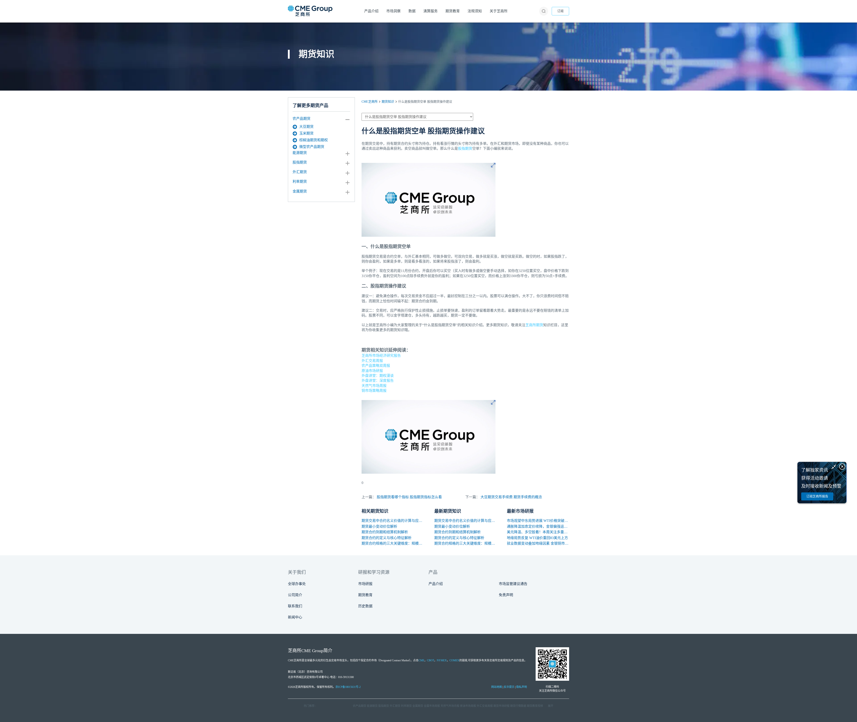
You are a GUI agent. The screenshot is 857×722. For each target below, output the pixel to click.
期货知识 (388, 101)
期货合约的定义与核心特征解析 (387, 538)
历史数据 (365, 606)
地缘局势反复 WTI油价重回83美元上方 (537, 538)
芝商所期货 (534, 325)
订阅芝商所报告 (817, 496)
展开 (550, 705)
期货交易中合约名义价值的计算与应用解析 (393, 521)
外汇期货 (300, 172)
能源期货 (300, 153)
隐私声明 (521, 687)
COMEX (454, 660)
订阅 (560, 11)
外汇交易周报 (372, 361)
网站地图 (496, 687)
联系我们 (295, 606)
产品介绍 (435, 584)
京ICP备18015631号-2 (348, 687)
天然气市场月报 (450, 705)
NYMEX (442, 660)
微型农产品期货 (311, 147)
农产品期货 (301, 118)
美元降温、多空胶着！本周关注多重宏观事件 (538, 532)
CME (421, 660)
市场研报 (365, 584)
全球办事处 (297, 584)
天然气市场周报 (374, 386)
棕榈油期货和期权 (313, 140)
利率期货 (300, 181)
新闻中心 (295, 617)
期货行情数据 (518, 705)
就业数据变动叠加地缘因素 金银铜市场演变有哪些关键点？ (538, 543)
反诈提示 (509, 687)
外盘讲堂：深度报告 (378, 380)
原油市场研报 (372, 371)
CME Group (312, 650)
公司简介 (295, 595)
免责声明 (506, 595)
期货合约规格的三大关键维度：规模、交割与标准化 (393, 543)
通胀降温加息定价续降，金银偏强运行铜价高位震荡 (538, 526)
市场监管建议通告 (513, 584)
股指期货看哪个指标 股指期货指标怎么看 (409, 497)
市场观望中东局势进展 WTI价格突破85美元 (538, 521)
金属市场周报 (432, 705)
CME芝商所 (370, 101)
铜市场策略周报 (374, 390)
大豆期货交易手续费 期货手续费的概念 (511, 497)
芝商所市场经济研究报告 (381, 355)
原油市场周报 (468, 705)
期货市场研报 (501, 705)
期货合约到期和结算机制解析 (385, 532)
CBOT (430, 660)
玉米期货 (306, 133)
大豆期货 (306, 127)
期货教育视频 (535, 705)
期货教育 (365, 595)
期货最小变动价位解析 (379, 526)
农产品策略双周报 (376, 365)
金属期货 (300, 191)
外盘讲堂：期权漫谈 (378, 376)
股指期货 (300, 162)
